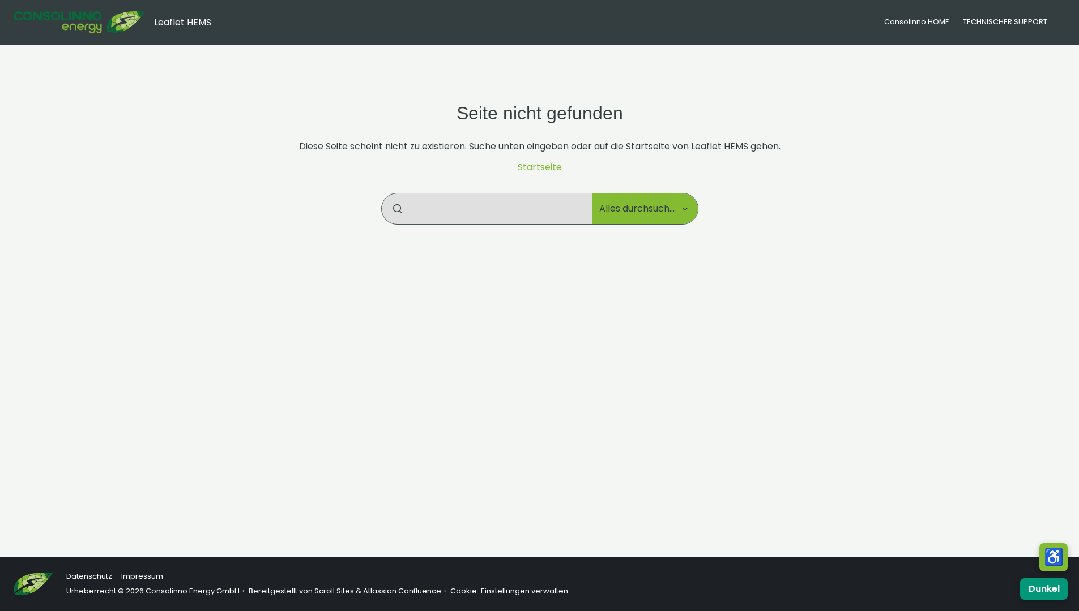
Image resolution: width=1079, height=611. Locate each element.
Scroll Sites (334, 591)
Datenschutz (89, 576)
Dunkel (1044, 588)
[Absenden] (398, 209)
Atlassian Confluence (402, 591)
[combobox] (487, 208)
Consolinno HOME (916, 21)
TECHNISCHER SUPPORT (1005, 21)
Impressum (142, 576)
